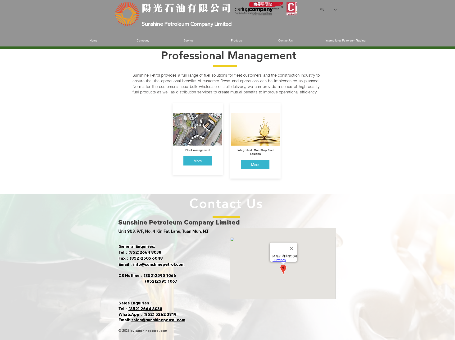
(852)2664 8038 (144, 252)
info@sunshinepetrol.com (159, 264)
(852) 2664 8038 (145, 308)
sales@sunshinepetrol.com (158, 319)
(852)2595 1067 (161, 281)
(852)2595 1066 (160, 275)
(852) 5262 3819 (160, 314)
